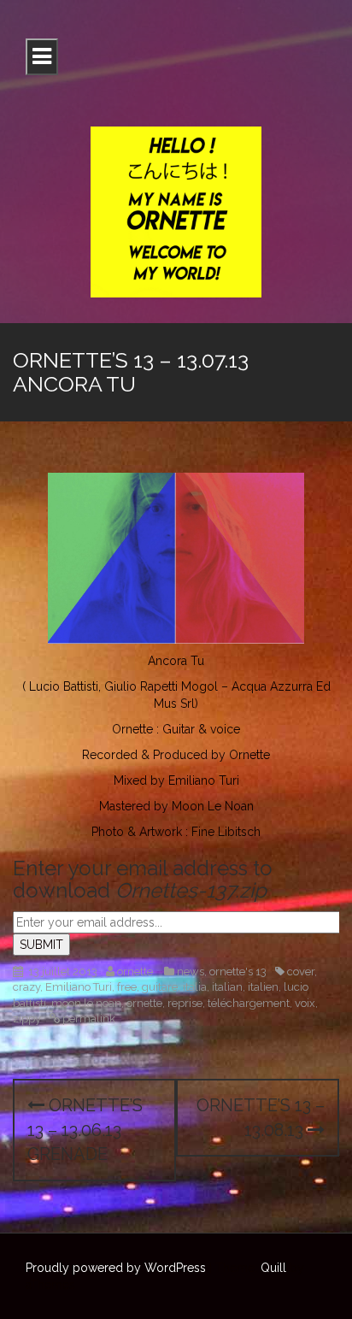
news (190, 971)
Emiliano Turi (78, 986)
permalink (87, 1018)
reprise (184, 1003)
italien (263, 986)
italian (227, 986)
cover (300, 971)
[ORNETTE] (176, 211)
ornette (135, 971)
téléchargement (249, 1003)
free (127, 986)
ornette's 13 (238, 971)
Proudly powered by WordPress (116, 1268)
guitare (160, 986)
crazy (26, 986)
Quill (273, 1268)
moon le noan (86, 1003)
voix (305, 1003)
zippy (27, 1018)
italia (195, 986)
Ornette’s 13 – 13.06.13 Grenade (85, 1129)
